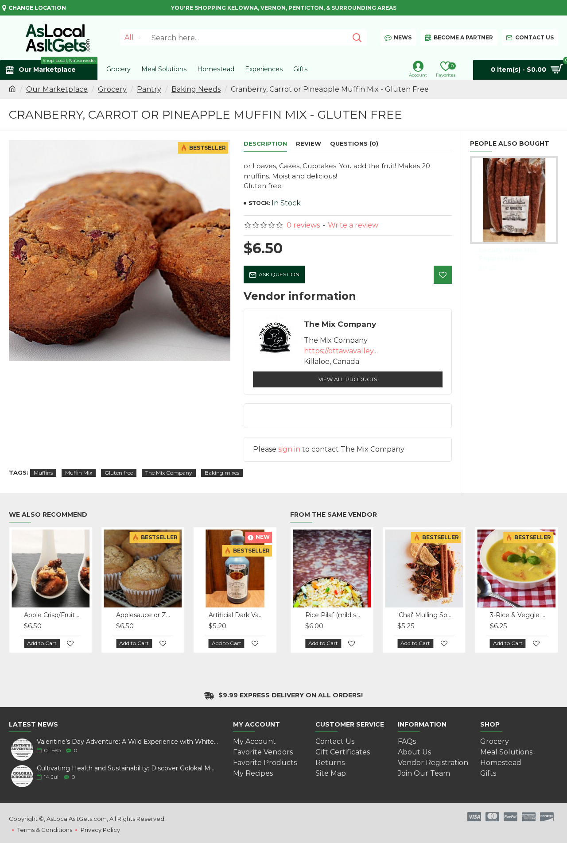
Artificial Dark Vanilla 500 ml (237, 615)
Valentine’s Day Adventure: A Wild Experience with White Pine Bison (127, 742)
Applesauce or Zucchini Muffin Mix (144, 615)
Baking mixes (222, 472)
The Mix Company (168, 472)
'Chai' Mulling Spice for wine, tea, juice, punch (425, 615)
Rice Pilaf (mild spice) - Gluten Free (333, 615)
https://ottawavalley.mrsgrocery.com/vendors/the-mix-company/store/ (344, 351)
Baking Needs (196, 89)
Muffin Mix (78, 472)
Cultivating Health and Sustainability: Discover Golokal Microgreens (127, 768)
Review (308, 143)
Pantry (149, 89)
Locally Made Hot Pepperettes (508, 254)
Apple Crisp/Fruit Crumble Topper (52, 615)
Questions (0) (354, 143)
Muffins (43, 472)
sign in (289, 449)
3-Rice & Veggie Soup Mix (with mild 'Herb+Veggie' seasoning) (518, 615)
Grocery (112, 89)
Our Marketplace (57, 89)
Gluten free (119, 472)
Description (265, 143)
